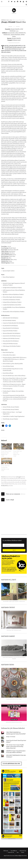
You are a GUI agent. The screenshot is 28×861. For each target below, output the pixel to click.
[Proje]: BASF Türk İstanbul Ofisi (5, 466)
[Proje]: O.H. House (10, 736)
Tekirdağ (24, 484)
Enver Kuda (3, 480)
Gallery (14, 20)
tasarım (19, 484)
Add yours (23, 494)
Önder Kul (22, 478)
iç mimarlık (23, 480)
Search (25, 4)
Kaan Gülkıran (4, 482)
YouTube (23, 1)
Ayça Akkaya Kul (5, 478)
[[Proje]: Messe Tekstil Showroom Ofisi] (6, 446)
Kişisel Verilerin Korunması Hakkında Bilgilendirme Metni (15, 855)
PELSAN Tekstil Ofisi (9, 484)
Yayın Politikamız (14, 850)
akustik (23, 477)
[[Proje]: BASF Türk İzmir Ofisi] (18, 446)
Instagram (17, 1)
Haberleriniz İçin (23, 850)
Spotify (20, 1)
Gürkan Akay (10, 480)
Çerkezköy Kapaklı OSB (14, 478)
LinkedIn (14, 1)
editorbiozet (3, 20)
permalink (10, 485)
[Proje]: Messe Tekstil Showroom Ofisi (6, 452)
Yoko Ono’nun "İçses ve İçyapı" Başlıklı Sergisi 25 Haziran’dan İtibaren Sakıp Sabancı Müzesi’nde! (15, 746)
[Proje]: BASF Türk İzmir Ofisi (17, 452)
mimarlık (17, 482)
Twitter (11, 1)
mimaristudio (11, 482)
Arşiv (17, 20)
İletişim (22, 852)
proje (16, 484)
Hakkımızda (5, 850)
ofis (20, 482)
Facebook (8, 1)
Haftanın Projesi (21, 20)
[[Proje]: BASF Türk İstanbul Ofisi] (6, 461)
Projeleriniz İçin (11, 852)
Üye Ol (14, 550)
